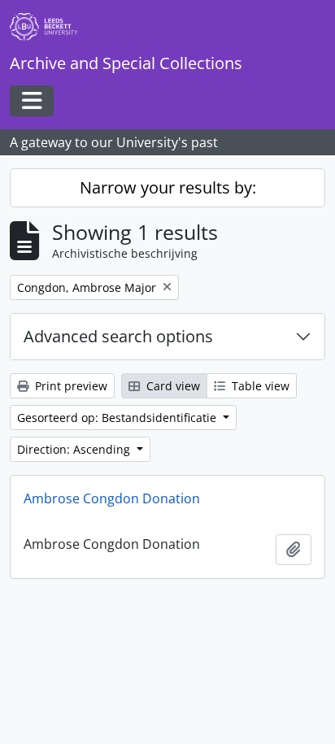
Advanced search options (118, 336)
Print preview (69, 386)
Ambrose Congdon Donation (112, 498)
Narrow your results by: (168, 187)
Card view (171, 386)
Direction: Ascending (75, 449)
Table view (258, 386)
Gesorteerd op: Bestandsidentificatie (118, 417)
